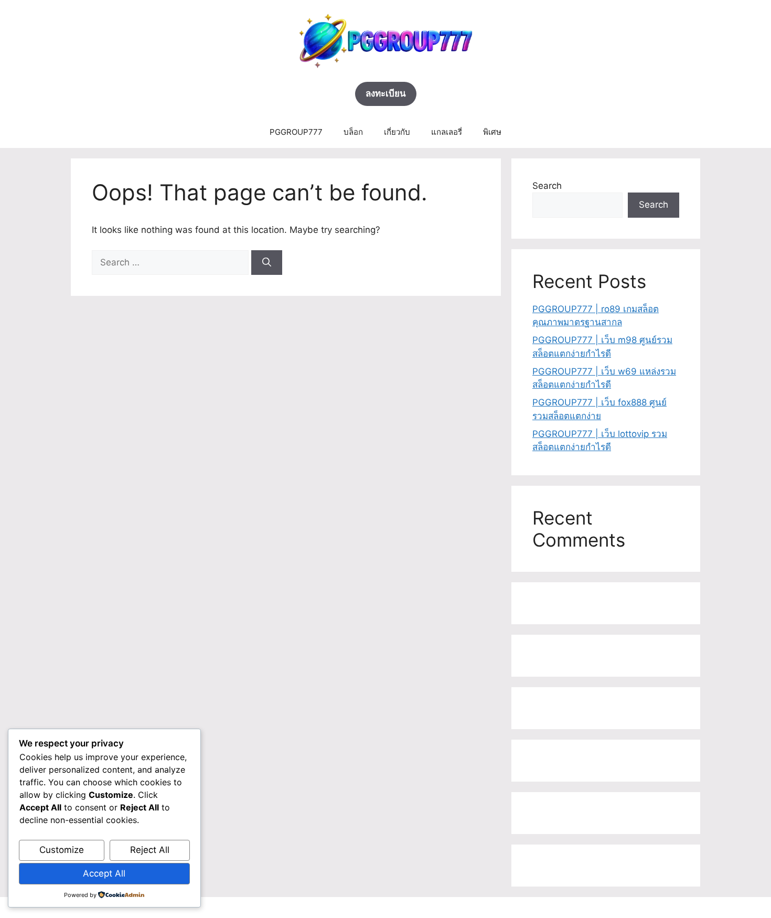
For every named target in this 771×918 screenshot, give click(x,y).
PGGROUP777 (296, 132)
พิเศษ (492, 132)
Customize (61, 850)
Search (547, 185)
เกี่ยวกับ (397, 132)
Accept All (104, 873)
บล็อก (353, 132)
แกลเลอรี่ (446, 132)
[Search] (266, 262)
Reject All (149, 850)
